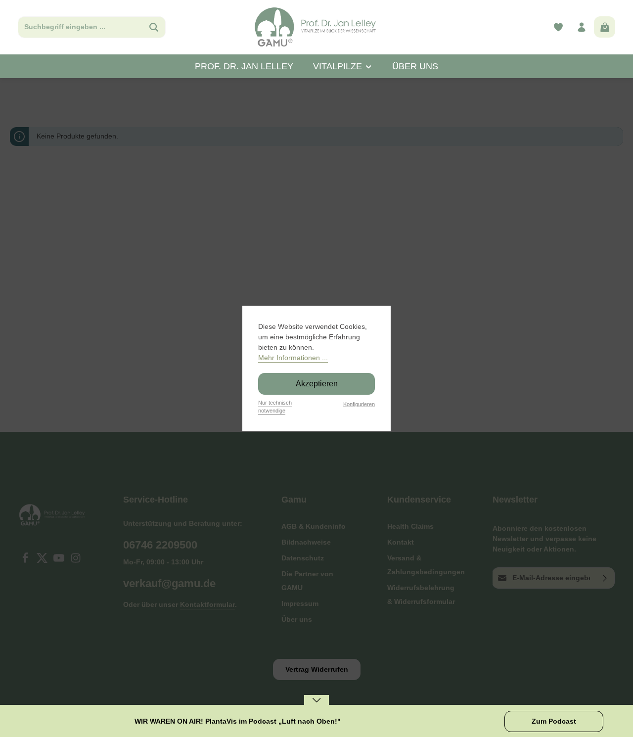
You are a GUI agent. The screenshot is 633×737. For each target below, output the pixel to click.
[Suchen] (154, 27)
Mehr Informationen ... (293, 358)
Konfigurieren (359, 404)
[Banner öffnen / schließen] (316, 706)
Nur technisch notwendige (275, 407)
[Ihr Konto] (581, 27)
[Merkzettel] (558, 27)
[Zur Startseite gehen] (316, 27)
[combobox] (80, 27)
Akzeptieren (317, 383)
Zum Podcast (554, 721)
